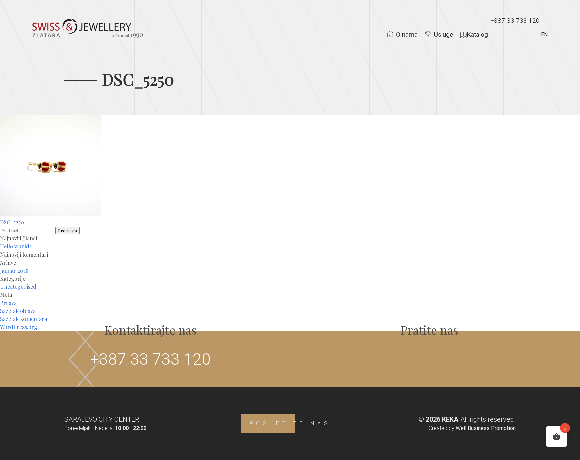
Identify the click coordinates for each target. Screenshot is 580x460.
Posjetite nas (290, 423)
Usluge (443, 34)
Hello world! (15, 246)
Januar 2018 (14, 270)
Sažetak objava (18, 310)
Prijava (8, 302)
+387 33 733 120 (515, 21)
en (544, 34)
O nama (407, 34)
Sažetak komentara (23, 318)
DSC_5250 (12, 222)
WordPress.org (18, 326)
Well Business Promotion (486, 428)
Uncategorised (18, 286)
